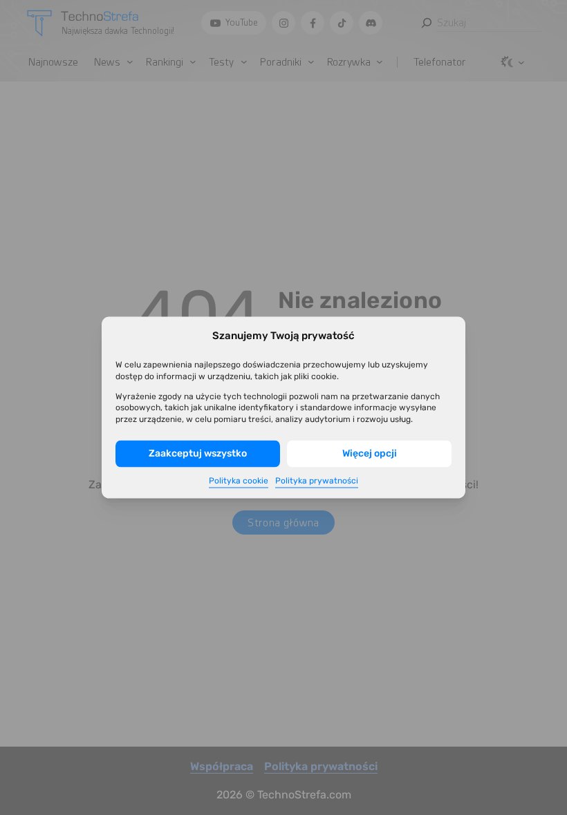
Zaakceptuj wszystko (198, 453)
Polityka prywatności (316, 480)
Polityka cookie (238, 480)
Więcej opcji (369, 453)
